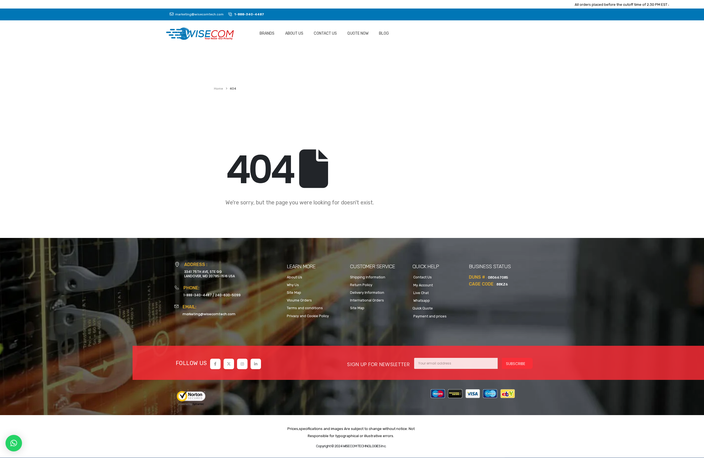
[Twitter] (229, 364)
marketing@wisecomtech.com (209, 314)
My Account (423, 285)
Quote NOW (358, 33)
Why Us (293, 285)
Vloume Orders (299, 300)
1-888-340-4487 (197, 295)
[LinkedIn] (256, 364)
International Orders (367, 300)
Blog (384, 33)
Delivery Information (367, 292)
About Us (294, 33)
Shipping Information (367, 277)
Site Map (294, 292)
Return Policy (361, 285)
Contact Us (325, 33)
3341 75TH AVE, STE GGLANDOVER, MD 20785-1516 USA (209, 273)
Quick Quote (423, 308)
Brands (267, 33)
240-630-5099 (228, 295)
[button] (14, 443)
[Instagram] (242, 364)
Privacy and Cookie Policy (308, 316)
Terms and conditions (305, 308)
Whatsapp (421, 300)
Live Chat (421, 293)
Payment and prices (430, 316)
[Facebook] (215, 364)
